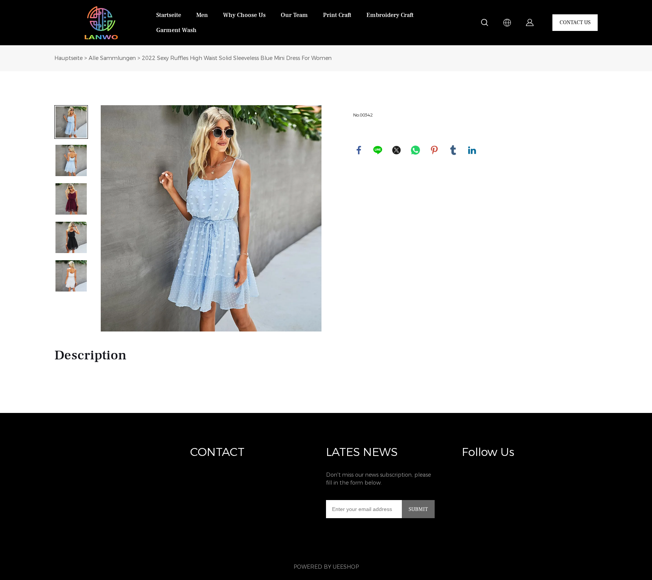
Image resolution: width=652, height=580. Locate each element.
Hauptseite (68, 58)
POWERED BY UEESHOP (326, 567)
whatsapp (415, 150)
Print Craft (337, 15)
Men (202, 15)
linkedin (472, 150)
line (377, 150)
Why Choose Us (244, 15)
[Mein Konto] (529, 22)
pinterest (434, 150)
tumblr (453, 150)
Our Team (294, 15)
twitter (396, 150)
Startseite (168, 15)
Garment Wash (176, 30)
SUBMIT (418, 509)
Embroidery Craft (390, 15)
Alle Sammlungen (112, 58)
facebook (358, 150)
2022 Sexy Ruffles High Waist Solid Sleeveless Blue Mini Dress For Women (237, 58)
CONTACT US (575, 22)
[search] (484, 24)
